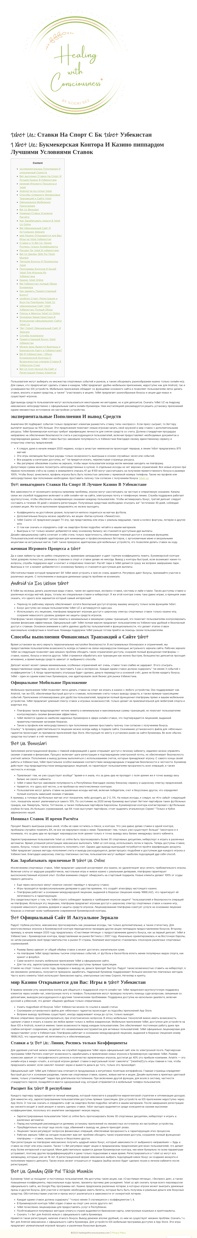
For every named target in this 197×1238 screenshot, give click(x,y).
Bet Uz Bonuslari (29, 209)
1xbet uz (144, 478)
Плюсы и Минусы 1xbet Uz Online (40, 313)
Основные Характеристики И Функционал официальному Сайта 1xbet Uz (41, 320)
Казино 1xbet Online (31, 280)
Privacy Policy (119, 1232)
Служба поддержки (32, 335)
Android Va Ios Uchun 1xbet (36, 191)
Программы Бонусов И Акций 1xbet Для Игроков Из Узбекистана (38, 272)
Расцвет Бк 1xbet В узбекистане (39, 250)
